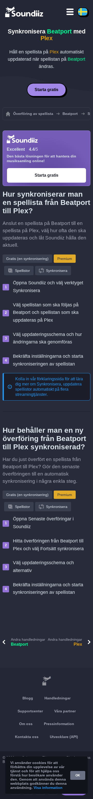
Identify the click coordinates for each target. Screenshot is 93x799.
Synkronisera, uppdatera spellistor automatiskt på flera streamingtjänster (48, 389)
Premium (64, 259)
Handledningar (57, 698)
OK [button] (77, 775)
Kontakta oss (26, 737)
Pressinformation (59, 724)
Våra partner (65, 711)
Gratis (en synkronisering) (27, 259)
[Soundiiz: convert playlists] (46, 681)
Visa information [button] (48, 788)
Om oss (26, 724)
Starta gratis (46, 89)
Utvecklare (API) (64, 737)
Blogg (27, 698)
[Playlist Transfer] (24, 11)
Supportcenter (30, 711)
